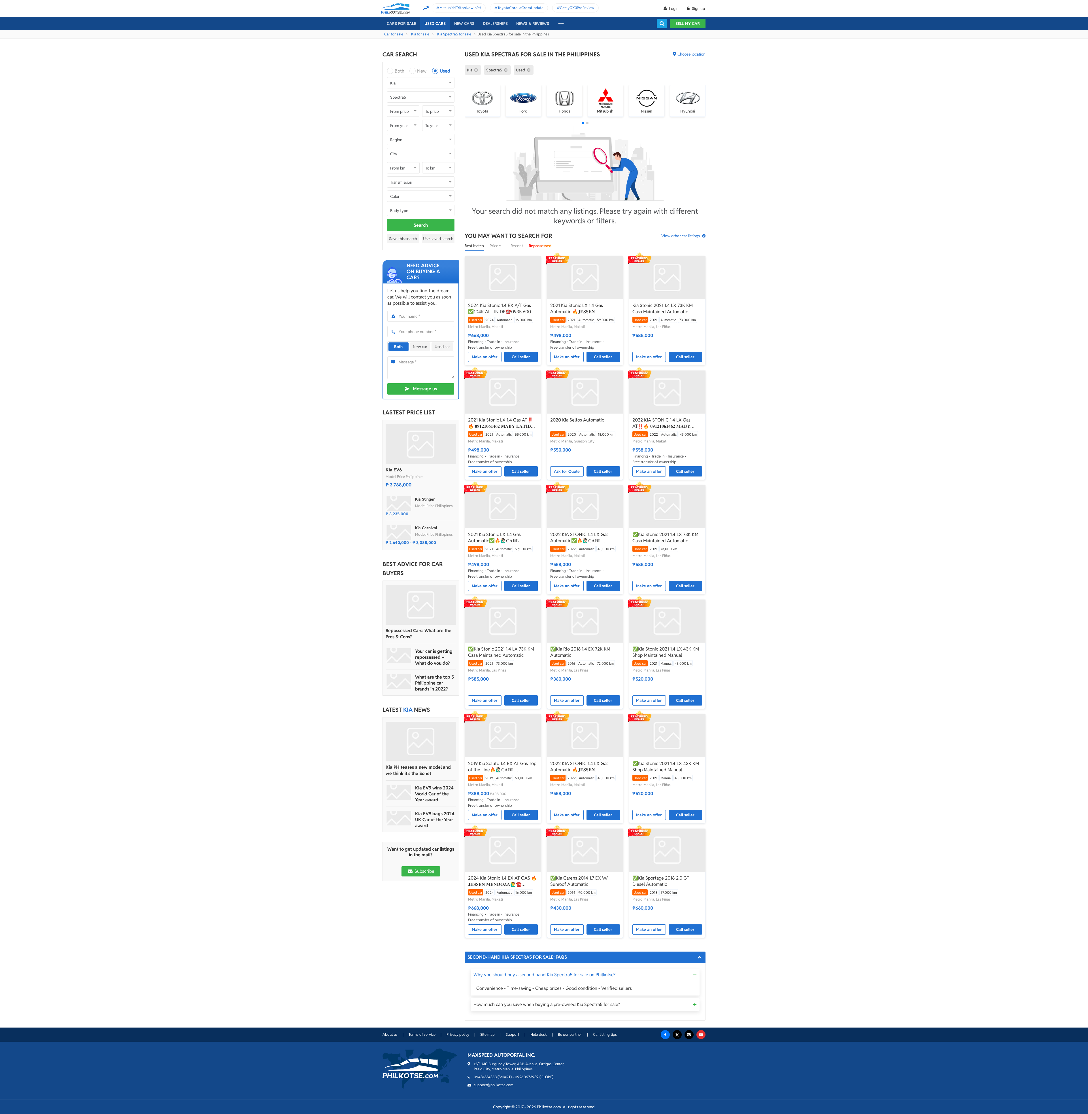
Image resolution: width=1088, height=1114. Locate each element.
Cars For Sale (401, 23)
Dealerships (495, 23)
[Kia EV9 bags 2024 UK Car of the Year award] (399, 818)
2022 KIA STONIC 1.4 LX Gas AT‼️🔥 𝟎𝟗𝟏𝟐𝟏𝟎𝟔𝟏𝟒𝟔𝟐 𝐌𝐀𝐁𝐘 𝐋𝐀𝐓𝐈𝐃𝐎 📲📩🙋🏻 (661, 423)
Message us (425, 389)
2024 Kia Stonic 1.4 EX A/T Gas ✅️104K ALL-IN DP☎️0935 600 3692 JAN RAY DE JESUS (499, 308)
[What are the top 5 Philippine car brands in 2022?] (399, 681)
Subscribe (423, 871)
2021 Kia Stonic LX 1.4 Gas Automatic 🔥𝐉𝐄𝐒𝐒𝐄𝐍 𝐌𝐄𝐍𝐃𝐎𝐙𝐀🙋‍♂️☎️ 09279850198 (582, 308)
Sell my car (687, 23)
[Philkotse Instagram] (689, 1034)
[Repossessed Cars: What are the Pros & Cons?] (421, 605)
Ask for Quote (567, 471)
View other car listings (680, 235)
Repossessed (540, 245)
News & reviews (532, 23)
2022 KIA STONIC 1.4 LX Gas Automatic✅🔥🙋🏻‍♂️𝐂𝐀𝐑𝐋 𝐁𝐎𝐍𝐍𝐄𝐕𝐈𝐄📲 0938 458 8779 (581, 537)
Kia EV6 (394, 470)
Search (421, 225)
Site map (487, 1034)
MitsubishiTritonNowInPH (460, 7)
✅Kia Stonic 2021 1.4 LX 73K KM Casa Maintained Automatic (665, 537)
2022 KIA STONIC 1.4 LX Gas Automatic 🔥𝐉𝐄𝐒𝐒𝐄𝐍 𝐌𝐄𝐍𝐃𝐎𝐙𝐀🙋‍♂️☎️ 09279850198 (582, 767)
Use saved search (438, 238)
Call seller (521, 356)
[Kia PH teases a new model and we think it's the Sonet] (421, 741)
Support (512, 1034)
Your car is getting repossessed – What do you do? (433, 657)
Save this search (403, 238)
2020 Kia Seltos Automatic (577, 420)
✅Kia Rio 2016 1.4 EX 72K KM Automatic (580, 652)
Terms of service (422, 1034)
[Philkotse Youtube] (701, 1034)
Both (399, 71)
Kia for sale (420, 34)
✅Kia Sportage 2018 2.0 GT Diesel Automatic (660, 881)
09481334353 (485, 1077)
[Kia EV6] (421, 444)
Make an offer (485, 356)
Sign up (698, 8)
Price (494, 245)
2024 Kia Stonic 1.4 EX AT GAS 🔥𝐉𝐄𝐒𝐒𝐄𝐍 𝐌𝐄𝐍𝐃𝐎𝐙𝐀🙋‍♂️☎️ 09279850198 (502, 881)
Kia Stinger (425, 499)
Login (673, 8)
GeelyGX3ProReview (577, 7)
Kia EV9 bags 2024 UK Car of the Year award (434, 820)
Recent (517, 245)
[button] (583, 123)
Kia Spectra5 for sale (454, 34)
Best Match (474, 245)
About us (390, 1034)
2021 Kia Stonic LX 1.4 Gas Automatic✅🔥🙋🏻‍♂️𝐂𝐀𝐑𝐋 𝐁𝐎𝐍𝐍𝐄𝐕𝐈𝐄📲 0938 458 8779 (499, 537)
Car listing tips (605, 1034)
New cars (464, 23)
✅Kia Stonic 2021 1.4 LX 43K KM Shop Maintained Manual (665, 652)
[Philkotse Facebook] (665, 1034)
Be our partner (570, 1034)
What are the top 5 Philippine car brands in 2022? (434, 683)
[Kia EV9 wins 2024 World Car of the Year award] (399, 792)
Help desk (538, 1034)
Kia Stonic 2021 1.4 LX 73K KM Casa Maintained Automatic (662, 308)
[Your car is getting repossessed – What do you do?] (399, 655)
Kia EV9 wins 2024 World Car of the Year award (434, 794)
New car (420, 346)
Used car (442, 346)
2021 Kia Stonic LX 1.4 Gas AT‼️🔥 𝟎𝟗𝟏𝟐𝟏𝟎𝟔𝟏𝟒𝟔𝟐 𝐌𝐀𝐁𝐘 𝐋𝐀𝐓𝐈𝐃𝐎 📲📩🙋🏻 (501, 423)
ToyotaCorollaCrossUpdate (520, 7)
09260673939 (527, 1077)
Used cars (435, 23)
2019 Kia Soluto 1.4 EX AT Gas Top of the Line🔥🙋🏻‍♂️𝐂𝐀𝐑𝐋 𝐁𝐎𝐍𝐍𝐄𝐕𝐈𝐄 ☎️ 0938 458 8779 (502, 767)
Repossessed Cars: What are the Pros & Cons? (418, 634)
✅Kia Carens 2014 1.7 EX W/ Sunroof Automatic (579, 881)
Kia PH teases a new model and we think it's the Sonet (418, 770)
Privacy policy (458, 1034)
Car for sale (393, 34)
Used (445, 71)
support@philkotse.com (493, 1085)
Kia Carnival (426, 527)
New (421, 71)
